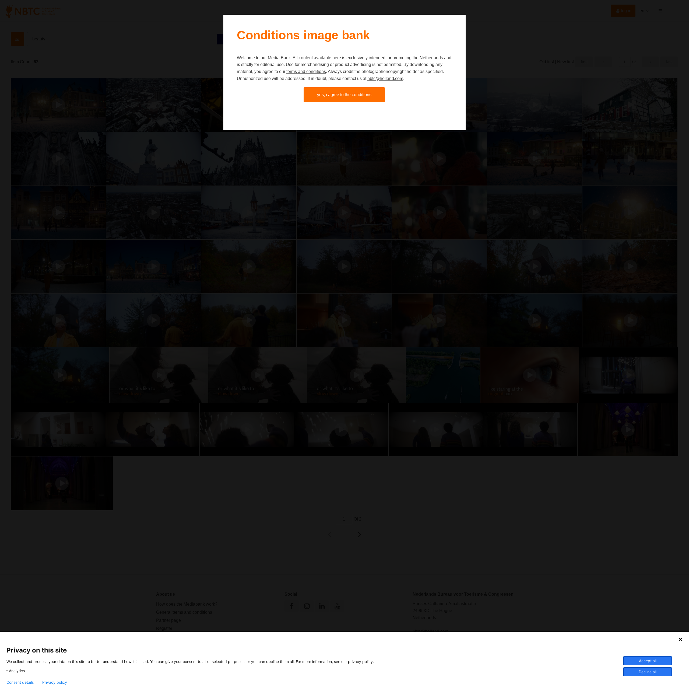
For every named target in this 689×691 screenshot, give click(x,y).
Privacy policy (54, 682)
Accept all (647, 660)
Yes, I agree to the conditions (344, 94)
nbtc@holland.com (385, 78)
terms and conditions (306, 71)
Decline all (647, 671)
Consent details (20, 682)
